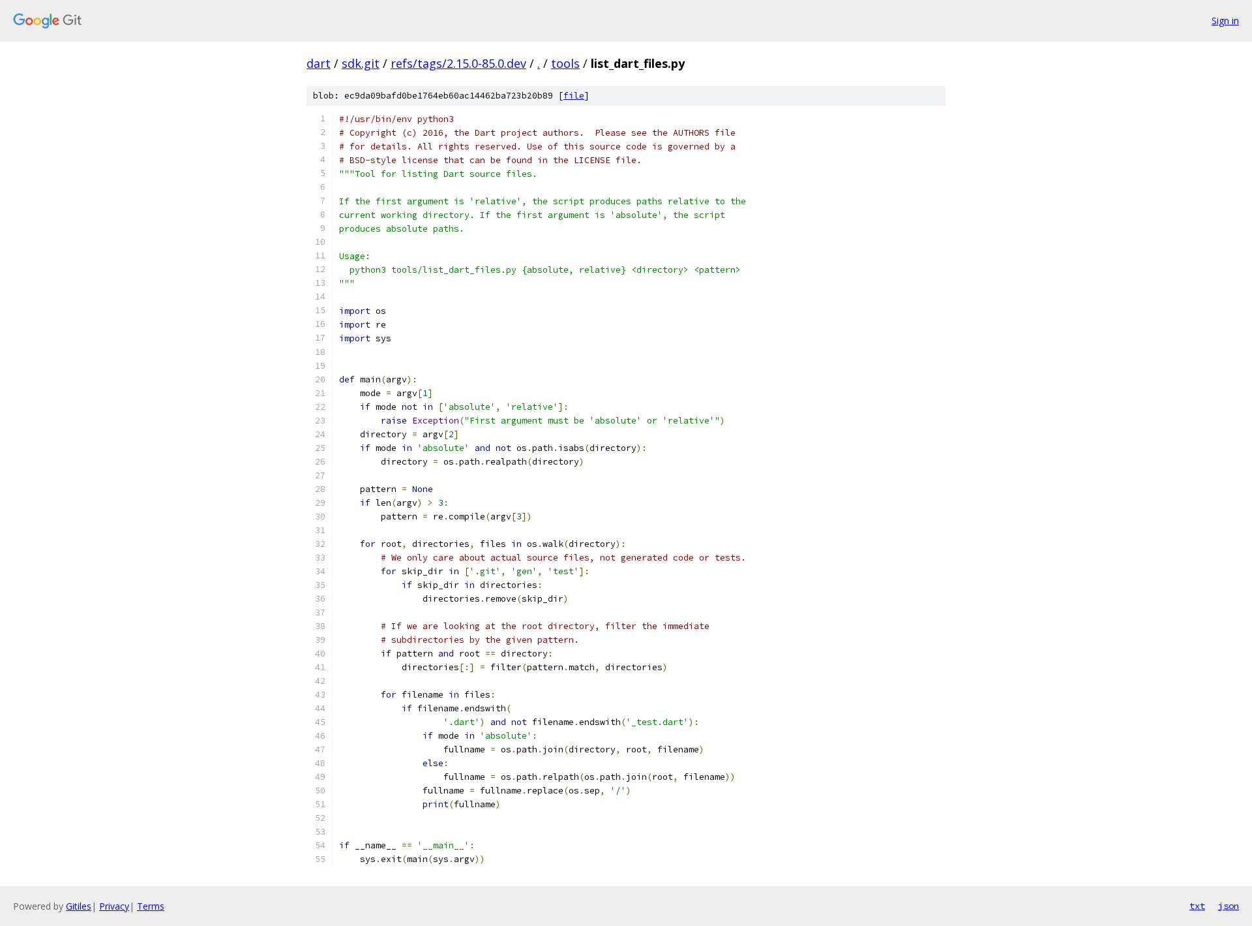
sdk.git (361, 63)
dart (318, 63)
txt (1197, 906)
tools (565, 63)
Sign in (1225, 20)
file (573, 95)
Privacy (114, 906)
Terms (150, 906)
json (1228, 906)
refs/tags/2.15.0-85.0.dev (458, 63)
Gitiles (78, 906)
